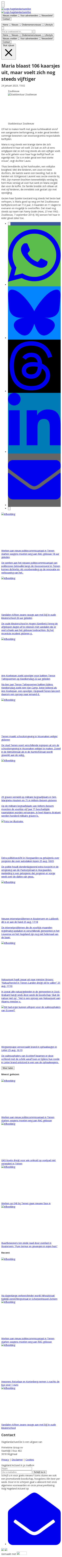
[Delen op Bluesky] (34, 337)
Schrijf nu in (39, 1472)
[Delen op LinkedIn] (34, 451)
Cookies (29, 1459)
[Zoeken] (34, 31)
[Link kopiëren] (9, 508)
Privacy (5, 1459)
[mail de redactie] (34, 1544)
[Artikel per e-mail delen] (34, 505)
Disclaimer (17, 1459)
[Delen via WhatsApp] (34, 284)
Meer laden (8, 1068)
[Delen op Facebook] (9, 224)
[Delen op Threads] (34, 391)
